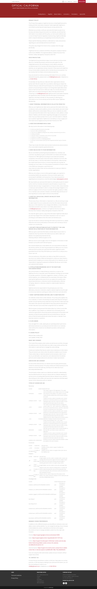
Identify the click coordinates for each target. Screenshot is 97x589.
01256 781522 (52, 566)
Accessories (66, 14)
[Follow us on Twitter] (66, 584)
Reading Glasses (41, 14)
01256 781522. (33, 79)
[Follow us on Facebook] (64, 584)
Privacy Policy (14, 578)
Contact (75, 1)
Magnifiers (50, 14)
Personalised (74, 14)
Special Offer (82, 14)
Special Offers (82, 1)
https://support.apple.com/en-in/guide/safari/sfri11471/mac (47, 538)
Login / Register (15, 1)
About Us (70, 1)
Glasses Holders (57, 14)
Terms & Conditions (16, 575)
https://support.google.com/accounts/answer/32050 (46, 535)
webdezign (51, 587)
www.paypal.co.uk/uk (62, 179)
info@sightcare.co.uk (54, 77)
